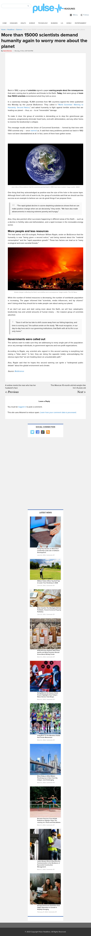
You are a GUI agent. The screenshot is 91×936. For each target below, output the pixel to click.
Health (23, 23)
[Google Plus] (43, 432)
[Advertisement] (45, 70)
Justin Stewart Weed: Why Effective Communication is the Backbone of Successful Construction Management (48, 864)
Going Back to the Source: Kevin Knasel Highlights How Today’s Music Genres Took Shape (47, 695)
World (68, 23)
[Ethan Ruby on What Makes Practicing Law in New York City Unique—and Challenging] (45, 759)
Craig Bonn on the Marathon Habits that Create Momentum (48, 736)
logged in (22, 407)
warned (34, 130)
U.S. (62, 23)
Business (54, 23)
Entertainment (80, 23)
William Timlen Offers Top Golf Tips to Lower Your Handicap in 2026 (48, 582)
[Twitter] (32, 432)
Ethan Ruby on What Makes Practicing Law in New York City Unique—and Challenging (47, 778)
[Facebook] (37, 432)
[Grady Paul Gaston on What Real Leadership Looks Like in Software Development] (45, 532)
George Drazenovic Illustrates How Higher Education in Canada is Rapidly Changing (48, 907)
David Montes (7, 51)
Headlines (13, 23)
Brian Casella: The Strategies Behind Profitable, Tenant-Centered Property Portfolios (49, 610)
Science (32, 23)
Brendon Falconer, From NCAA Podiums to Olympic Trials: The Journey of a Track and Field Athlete (49, 820)
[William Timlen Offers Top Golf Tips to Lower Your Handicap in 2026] (45, 569)
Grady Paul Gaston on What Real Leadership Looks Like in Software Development (48, 550)
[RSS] (48, 432)
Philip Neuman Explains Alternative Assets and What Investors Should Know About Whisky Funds (48, 652)
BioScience (19, 371)
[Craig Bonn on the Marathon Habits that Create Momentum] (45, 719)
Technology (43, 23)
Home (4, 23)
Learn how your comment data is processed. (58, 412)
